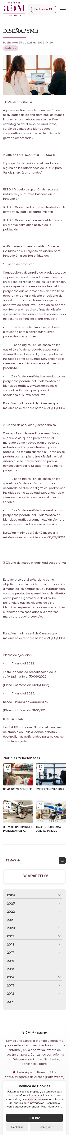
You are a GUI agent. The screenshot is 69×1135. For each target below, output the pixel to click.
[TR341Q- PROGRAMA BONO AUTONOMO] (51, 811)
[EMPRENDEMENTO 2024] (51, 774)
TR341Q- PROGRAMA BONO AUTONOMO (48, 828)
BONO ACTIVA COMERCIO (18, 789)
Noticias (10, 48)
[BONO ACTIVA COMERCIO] (18, 774)
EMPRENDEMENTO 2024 (50, 789)
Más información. (51, 1106)
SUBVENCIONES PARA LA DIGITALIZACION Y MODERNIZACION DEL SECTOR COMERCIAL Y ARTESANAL (17, 829)
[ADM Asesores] (14, 9)
